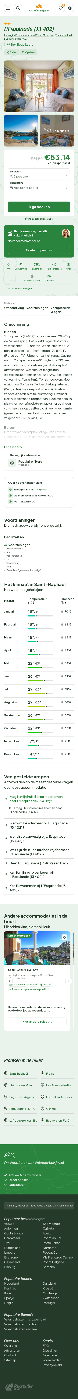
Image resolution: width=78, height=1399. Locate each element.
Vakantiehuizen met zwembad (25, 1319)
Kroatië (48, 1288)
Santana (49, 1267)
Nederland (11, 1283)
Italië (7, 1293)
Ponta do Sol (52, 1238)
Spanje (9, 1298)
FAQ (46, 1346)
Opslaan (30, 52)
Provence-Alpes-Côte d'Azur (32, 35)
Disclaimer (50, 1350)
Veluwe (9, 1224)
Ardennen (11, 1228)
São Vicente (51, 1224)
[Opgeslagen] (61, 8)
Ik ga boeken (39, 207)
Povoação (50, 1252)
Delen (13, 52)
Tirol (7, 1243)
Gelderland (12, 1262)
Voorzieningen (37, 308)
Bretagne (11, 1257)
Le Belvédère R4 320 (22, 970)
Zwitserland (51, 1298)
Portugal (49, 1303)
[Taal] (70, 8)
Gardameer (12, 1238)
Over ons (10, 1346)
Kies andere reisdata (37, 1021)
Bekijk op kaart (22, 44)
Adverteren (12, 1350)
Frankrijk (8, 35)
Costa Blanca (13, 1233)
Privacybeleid (52, 1365)
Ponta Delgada (53, 1262)
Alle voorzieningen (22, 288)
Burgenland (12, 1248)
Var (52, 35)
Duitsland (49, 1283)
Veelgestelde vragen (61, 310)
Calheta (48, 1228)
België (8, 1303)
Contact (10, 1355)
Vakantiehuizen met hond (21, 1324)
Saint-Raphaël (64, 35)
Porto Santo (51, 1243)
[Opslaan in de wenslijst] (64, 937)
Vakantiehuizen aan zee (20, 1329)
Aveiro (47, 1233)
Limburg (9, 1252)
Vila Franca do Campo (58, 1257)
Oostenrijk (50, 1293)
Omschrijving (14, 308)
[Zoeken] (18, 8)
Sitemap (10, 1360)
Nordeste (49, 1248)
